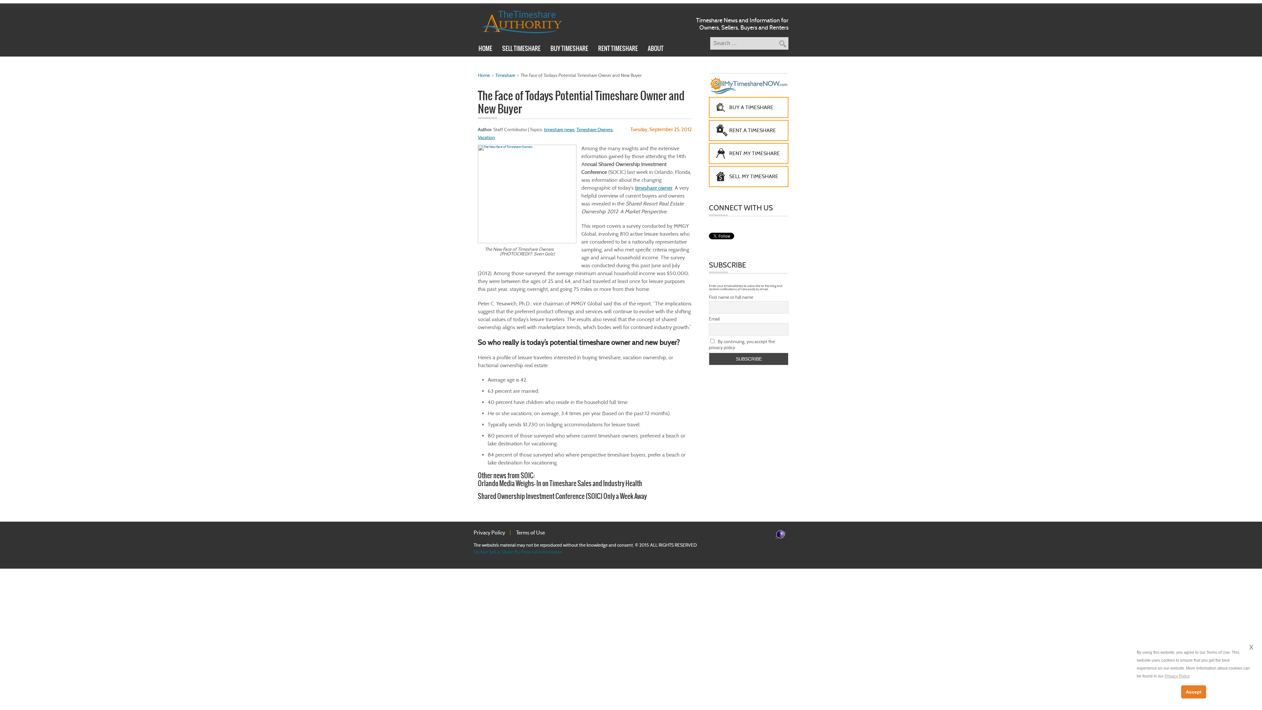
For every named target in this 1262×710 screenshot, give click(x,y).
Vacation (486, 137)
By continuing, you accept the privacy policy (742, 344)
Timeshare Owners (594, 129)
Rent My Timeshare (754, 153)
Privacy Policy (489, 532)
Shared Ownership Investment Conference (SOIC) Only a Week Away (562, 496)
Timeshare (505, 75)
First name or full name (731, 297)
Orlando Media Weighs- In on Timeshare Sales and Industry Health (560, 483)
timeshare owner (653, 188)
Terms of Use (530, 532)
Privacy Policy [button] (1177, 676)
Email (714, 319)
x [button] (1251, 647)
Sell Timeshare (521, 49)
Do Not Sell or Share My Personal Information (518, 552)
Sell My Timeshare (753, 176)
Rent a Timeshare (752, 130)
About (656, 49)
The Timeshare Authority (518, 20)
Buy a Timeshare (751, 107)
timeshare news (559, 129)
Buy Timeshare (569, 49)
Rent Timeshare (618, 49)
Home (485, 49)
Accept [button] (1194, 692)
